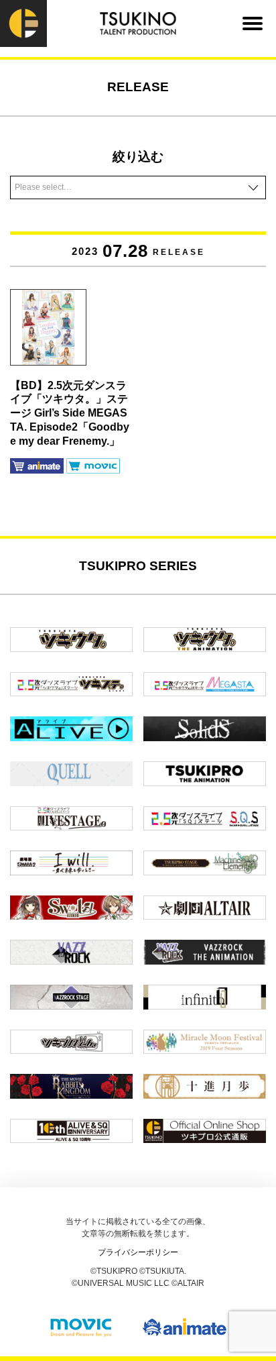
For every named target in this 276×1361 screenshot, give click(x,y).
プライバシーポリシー (138, 1252)
